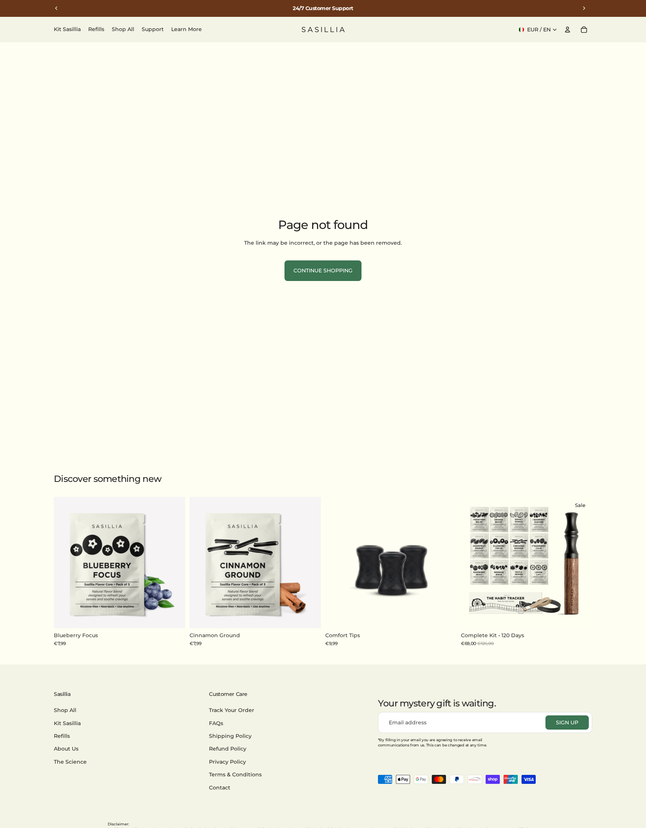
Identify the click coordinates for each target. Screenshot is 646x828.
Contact (219, 787)
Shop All (65, 710)
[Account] (567, 29)
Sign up (567, 722)
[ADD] (173, 616)
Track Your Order (231, 710)
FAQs (216, 722)
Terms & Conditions (235, 774)
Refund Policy (227, 748)
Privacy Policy (227, 761)
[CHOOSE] (580, 616)
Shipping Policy (230, 736)
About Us (66, 748)
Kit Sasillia (67, 722)
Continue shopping (323, 270)
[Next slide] (584, 8)
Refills (62, 736)
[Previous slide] (56, 8)
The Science (70, 761)
